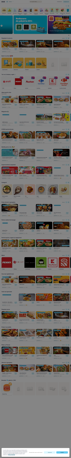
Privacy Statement (12, 454)
